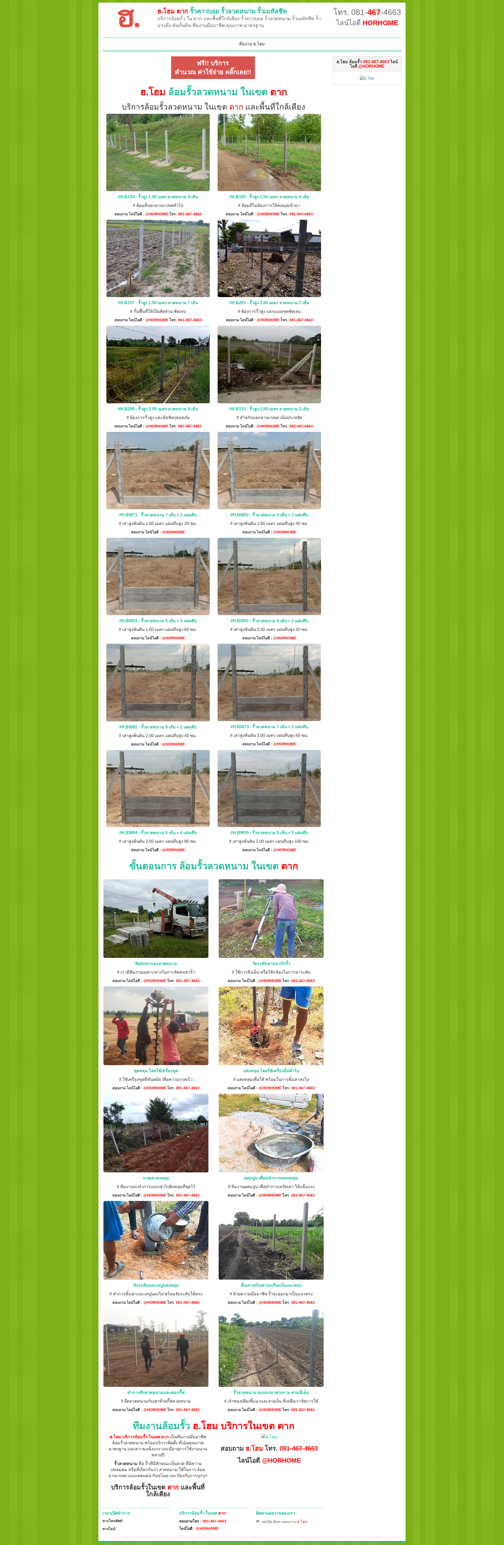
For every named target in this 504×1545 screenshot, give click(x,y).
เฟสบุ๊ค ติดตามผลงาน (284, 1522)
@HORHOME (156, 214)
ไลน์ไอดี (367, 23)
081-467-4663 (190, 214)
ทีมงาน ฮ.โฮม (252, 44)
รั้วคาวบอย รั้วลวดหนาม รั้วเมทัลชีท (222, 11)
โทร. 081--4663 (367, 12)
